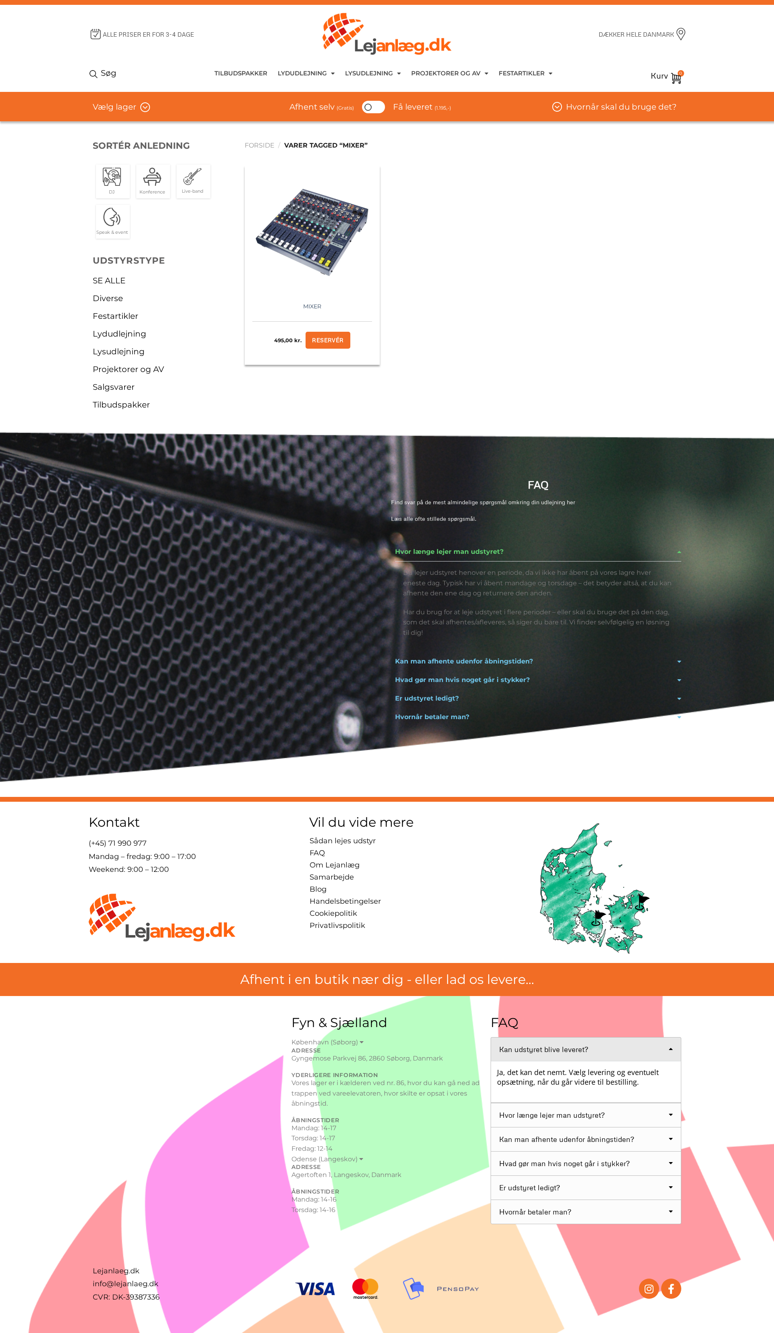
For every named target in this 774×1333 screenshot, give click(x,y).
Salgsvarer (114, 387)
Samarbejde (332, 877)
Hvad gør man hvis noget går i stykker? (462, 680)
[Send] (95, 73)
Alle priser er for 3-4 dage (148, 34)
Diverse (108, 298)
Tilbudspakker (240, 73)
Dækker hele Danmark (636, 34)
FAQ (317, 853)
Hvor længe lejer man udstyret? (449, 551)
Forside (260, 145)
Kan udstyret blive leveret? (543, 1049)
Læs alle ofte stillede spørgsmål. (433, 518)
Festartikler (522, 73)
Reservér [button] (327, 340)
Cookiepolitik (333, 913)
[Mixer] (312, 229)
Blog (318, 889)
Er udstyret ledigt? (427, 698)
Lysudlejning (369, 73)
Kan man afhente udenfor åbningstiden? (464, 661)
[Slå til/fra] (222, 316)
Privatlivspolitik (337, 925)
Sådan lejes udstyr (343, 841)
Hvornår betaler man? (432, 717)
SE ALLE (109, 280)
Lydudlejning (302, 73)
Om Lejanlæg (335, 865)
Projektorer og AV (446, 73)
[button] (538, 552)
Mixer (312, 306)
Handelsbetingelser (345, 901)
